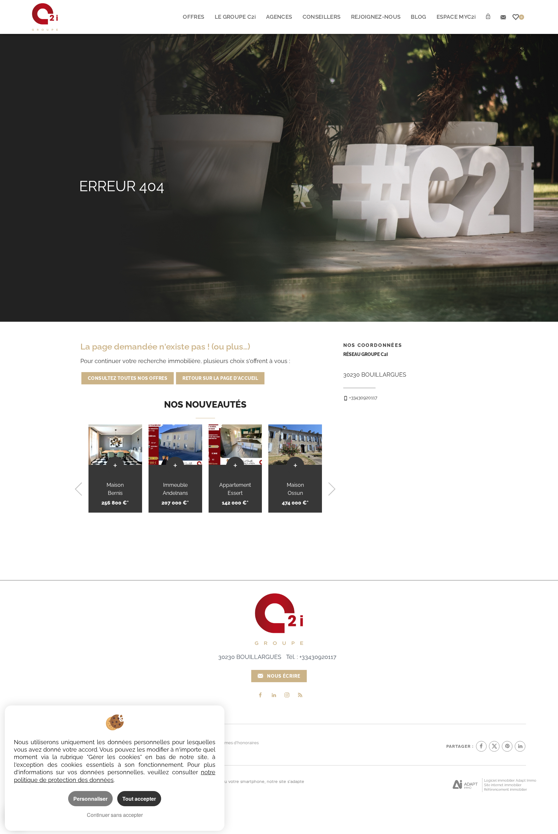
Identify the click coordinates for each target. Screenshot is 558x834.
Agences (279, 17)
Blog (418, 17)
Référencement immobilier (505, 789)
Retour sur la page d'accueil (220, 378)
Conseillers (322, 17)
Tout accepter (139, 798)
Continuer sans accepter (115, 814)
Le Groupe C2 (235, 17)
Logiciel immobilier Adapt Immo (510, 780)
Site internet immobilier (503, 785)
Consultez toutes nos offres (128, 378)
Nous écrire (283, 676)
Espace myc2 (456, 17)
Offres (193, 17)
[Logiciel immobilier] (465, 784)
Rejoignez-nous (376, 17)
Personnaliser (90, 798)
